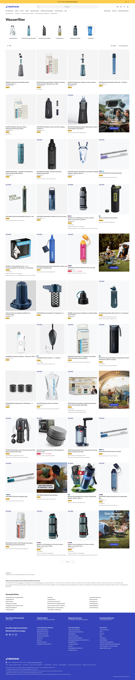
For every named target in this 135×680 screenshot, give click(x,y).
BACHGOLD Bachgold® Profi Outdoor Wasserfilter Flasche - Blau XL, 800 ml (82, 497)
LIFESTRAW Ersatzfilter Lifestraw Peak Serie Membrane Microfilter (49, 172)
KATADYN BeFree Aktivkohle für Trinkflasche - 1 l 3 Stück (19, 404)
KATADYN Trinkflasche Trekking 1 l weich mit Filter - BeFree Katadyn (82, 83)
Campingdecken (10, 609)
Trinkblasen (91, 38)
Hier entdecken (114, 267)
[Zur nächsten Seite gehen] (73, 561)
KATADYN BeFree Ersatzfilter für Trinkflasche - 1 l (50, 313)
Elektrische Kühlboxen (11, 607)
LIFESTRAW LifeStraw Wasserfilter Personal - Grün (20, 216)
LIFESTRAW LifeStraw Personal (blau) (47, 495)
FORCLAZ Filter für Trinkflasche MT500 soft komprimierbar (18, 313)
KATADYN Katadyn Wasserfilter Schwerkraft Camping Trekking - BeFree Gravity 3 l (83, 172)
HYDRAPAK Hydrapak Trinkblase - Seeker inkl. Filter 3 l (21, 356)
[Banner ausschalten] (126, 2)
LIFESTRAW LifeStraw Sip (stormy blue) (110, 451)
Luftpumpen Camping (11, 603)
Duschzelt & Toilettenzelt (53, 601)
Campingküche (51, 599)
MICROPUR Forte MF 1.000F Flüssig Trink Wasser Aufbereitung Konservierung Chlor (19, 543)
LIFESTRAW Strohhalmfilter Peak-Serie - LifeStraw (113, 82)
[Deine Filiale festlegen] (117, 6)
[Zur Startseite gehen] (12, 7)
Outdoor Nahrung (93, 607)
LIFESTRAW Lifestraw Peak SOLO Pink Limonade (81, 267)
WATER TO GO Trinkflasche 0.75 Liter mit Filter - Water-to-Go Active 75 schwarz (81, 218)
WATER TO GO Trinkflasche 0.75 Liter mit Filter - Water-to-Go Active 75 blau (50, 545)
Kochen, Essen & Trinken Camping (56, 605)
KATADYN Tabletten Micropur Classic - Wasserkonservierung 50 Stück (16, 127)
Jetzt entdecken (114, 128)
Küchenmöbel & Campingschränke (56, 603)
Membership (107, 10)
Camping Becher (10, 599)
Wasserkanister (13, 38)
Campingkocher (93, 601)
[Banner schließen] (128, 2)
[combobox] (124, 45)
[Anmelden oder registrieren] (124, 6)
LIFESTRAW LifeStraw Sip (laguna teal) (16, 496)
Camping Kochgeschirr (95, 597)
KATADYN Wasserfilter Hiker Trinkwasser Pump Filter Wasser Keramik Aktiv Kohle (82, 450)
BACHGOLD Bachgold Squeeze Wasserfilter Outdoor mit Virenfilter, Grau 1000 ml (83, 127)
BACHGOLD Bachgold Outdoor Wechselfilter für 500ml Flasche (50, 450)
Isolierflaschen (59, 38)
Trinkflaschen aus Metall (44, 38)
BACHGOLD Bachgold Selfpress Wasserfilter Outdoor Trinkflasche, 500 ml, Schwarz (114, 358)
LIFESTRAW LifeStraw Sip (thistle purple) (110, 173)
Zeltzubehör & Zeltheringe (54, 609)
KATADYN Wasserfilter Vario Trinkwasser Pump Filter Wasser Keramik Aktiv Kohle (20, 450)
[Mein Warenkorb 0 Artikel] (127, 6)
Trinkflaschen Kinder (75, 38)
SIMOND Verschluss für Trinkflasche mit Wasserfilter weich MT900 (82, 313)
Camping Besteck (93, 603)
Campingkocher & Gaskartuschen (14, 605)
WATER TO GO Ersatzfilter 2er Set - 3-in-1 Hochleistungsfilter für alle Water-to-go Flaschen (19, 267)
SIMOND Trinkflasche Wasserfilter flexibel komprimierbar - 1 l (17, 83)
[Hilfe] (121, 6)
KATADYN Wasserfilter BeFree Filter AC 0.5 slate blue (114, 313)
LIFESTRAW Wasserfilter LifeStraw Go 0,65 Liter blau (51, 216)
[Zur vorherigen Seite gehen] (62, 561)
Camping (20, 582)
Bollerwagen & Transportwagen (55, 607)
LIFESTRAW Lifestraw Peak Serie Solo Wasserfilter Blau (113, 497)
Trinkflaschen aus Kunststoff (28, 38)
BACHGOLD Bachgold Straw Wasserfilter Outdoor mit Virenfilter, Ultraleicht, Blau (52, 267)
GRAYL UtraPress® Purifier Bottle (108, 218)
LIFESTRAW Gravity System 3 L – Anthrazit (48, 358)
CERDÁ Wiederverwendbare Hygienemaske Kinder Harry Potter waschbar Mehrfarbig (82, 404)
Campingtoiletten (93, 605)
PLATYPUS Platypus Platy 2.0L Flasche (47, 403)
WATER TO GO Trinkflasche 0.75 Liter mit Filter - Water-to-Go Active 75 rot (81, 545)
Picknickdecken (93, 599)
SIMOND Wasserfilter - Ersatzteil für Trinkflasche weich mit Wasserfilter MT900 (19, 172)
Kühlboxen (50, 597)
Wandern (40, 582)
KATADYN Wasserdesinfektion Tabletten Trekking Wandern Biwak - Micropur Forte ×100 (51, 83)
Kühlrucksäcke (9, 601)
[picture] (21, 65)
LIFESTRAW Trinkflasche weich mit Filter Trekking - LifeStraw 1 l (51, 127)
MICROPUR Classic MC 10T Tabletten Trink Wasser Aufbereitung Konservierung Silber (82, 357)
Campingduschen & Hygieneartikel (14, 597)
